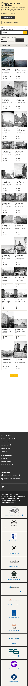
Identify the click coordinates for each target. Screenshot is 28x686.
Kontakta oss (4, 458)
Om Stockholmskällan (6, 461)
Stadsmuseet (4, 442)
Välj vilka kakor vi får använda (11, 22)
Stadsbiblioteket (5, 448)
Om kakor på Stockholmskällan (8, 13)
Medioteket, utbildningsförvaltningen (9, 438)
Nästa (14, 375)
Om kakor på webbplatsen (7, 468)
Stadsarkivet (4, 451)
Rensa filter (24, 45)
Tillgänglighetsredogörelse (7, 464)
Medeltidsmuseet (5, 445)
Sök (25, 32)
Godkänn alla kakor (8, 17)
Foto (8, 45)
